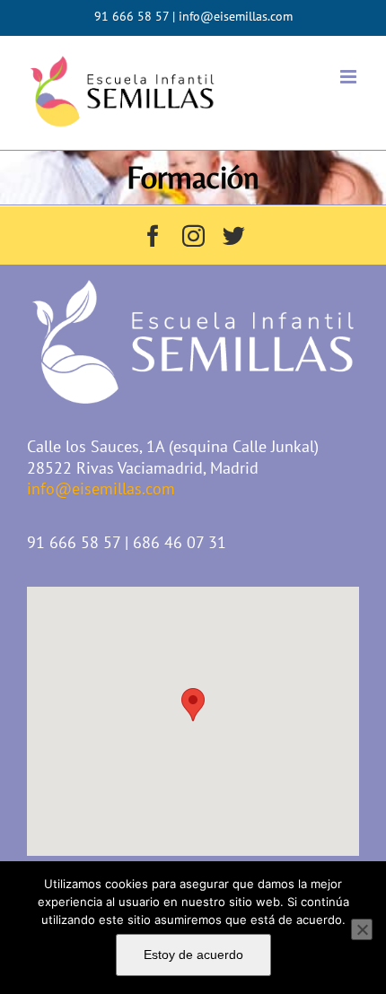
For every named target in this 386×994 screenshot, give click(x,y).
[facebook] (153, 235)
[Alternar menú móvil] (349, 76)
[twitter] (234, 235)
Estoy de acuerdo (193, 954)
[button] (193, 704)
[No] (362, 929)
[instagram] (193, 235)
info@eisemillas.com (236, 16)
